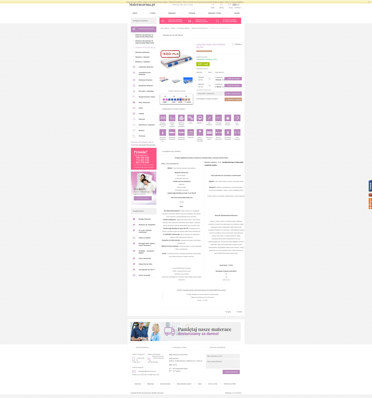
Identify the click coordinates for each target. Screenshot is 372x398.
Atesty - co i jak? (202, 300)
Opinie (135, 13)
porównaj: (238, 8)
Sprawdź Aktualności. (147, 145)
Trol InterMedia (236, 393)
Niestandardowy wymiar (184, 384)
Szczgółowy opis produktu (171, 151)
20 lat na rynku (212, 384)
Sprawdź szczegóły (234, 99)
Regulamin (172, 13)
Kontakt (237, 13)
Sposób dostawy (165, 384)
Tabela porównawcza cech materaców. (202, 297)
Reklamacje (150, 384)
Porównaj (238, 44)
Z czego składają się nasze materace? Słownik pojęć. (202, 294)
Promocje (192, 13)
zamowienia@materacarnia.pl (144, 167)
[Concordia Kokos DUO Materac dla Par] (177, 59)
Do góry (228, 312)
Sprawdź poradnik (143, 198)
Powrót (239, 312)
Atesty (200, 384)
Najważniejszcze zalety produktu (173, 109)
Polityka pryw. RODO (230, 384)
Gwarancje (138, 384)
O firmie (152, 13)
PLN (236, 5)
